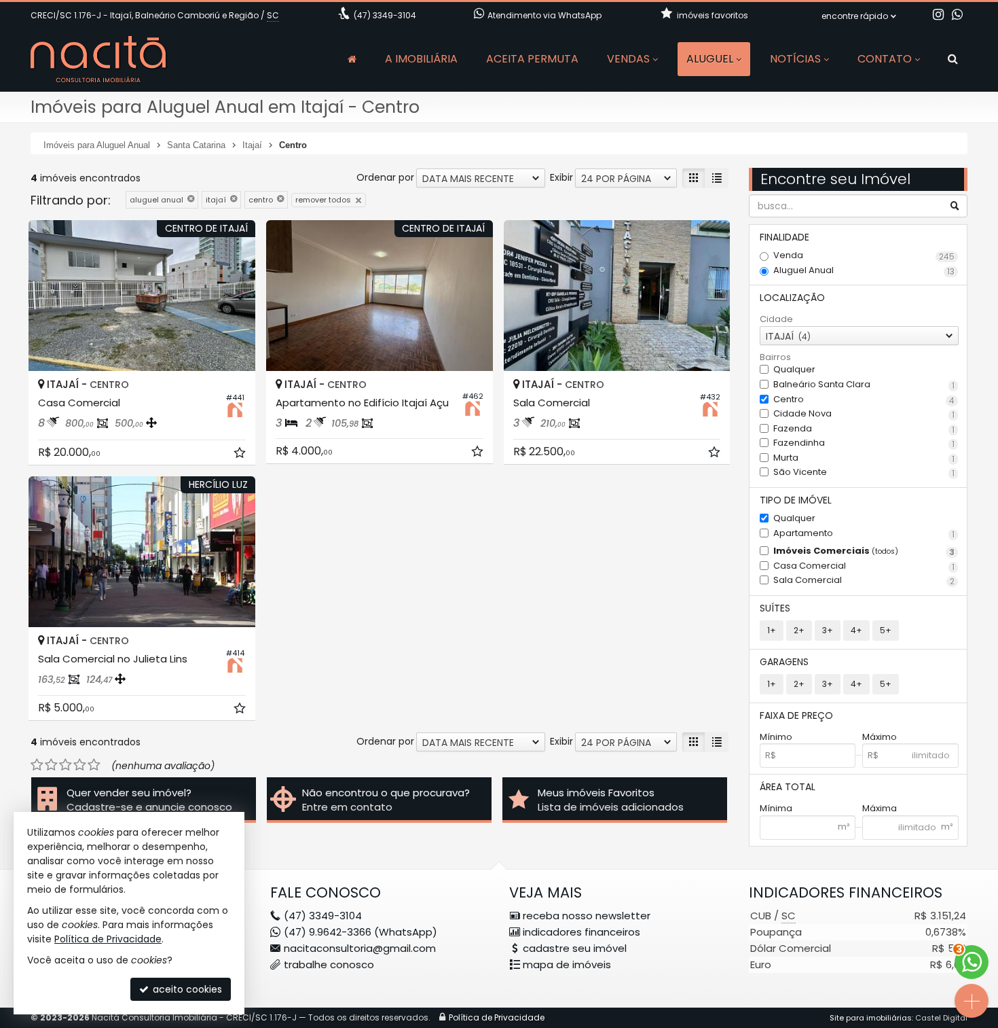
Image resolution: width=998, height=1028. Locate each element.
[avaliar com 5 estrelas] (94, 765)
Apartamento (864, 533)
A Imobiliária (421, 59)
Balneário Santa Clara (864, 384)
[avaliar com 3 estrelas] (65, 765)
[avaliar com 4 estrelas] (79, 765)
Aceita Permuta (532, 59)
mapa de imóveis (567, 964)
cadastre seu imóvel (575, 948)
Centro (864, 399)
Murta (864, 458)
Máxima (879, 808)
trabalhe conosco (329, 964)
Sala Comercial (864, 580)
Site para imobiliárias (871, 1017)
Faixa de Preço (796, 715)
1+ (771, 630)
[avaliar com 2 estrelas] (51, 765)
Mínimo (776, 737)
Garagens (784, 662)
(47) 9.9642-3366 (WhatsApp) (360, 932)
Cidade (776, 319)
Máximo (879, 737)
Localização (792, 297)
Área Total (787, 787)
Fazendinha (864, 443)
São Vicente (864, 472)
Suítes (775, 608)
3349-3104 (385, 15)
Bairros (775, 357)
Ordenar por (385, 177)
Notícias (795, 59)
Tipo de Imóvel (796, 500)
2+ (799, 630)
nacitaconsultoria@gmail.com (360, 948)
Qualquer (794, 370)
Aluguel (709, 59)
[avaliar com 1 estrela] (37, 765)
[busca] (953, 59)
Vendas (628, 59)
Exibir (561, 177)
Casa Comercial (864, 566)
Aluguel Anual (864, 270)
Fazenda (864, 429)
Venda (864, 255)
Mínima (776, 808)
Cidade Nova (864, 414)
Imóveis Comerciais (864, 551)
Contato (884, 59)
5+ (885, 630)
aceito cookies (186, 989)
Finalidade (784, 237)
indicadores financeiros (581, 932)
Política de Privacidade (496, 1017)
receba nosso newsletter (586, 915)
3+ (827, 630)
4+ (856, 630)
